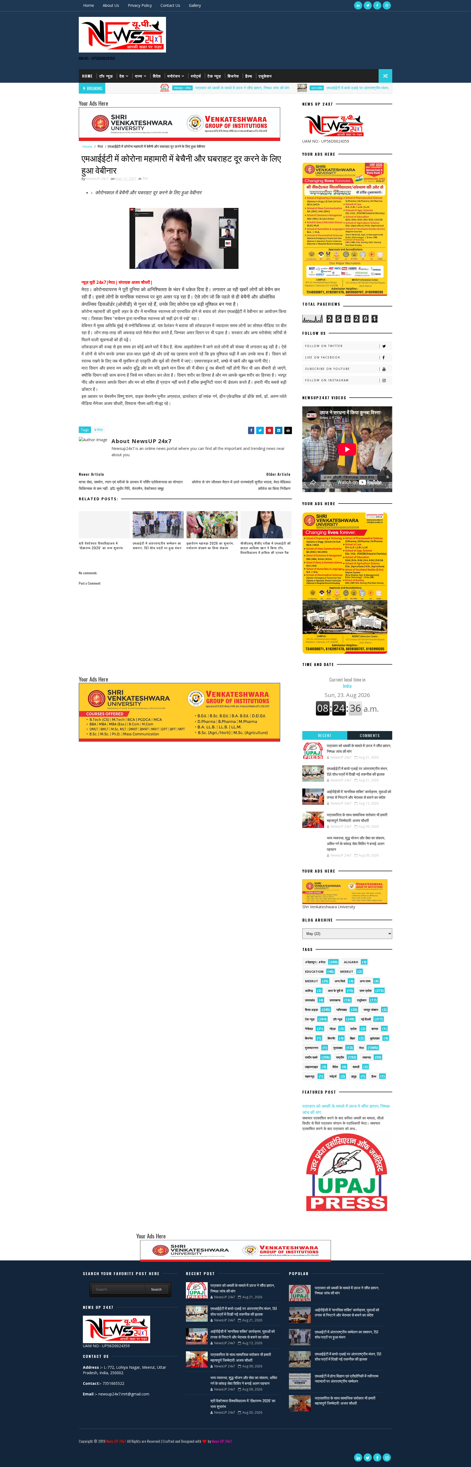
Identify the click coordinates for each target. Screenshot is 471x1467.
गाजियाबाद (341, 1010)
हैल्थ (248, 76)
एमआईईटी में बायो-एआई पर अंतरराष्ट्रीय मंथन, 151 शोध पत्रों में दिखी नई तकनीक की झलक (340, 87)
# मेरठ (98, 429)
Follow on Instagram (327, 380)
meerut (346, 971)
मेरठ (100, 146)
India (347, 682)
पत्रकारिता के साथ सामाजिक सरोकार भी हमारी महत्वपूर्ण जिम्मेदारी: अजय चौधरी (357, 817)
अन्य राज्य (365, 981)
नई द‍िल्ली (366, 1019)
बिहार (352, 1038)
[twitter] (368, 5)
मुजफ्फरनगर (311, 1048)
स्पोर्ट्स (196, 76)
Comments (370, 735)
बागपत (375, 1029)
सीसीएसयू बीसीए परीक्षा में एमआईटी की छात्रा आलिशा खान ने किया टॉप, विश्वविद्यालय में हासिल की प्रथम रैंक (265, 548)
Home (88, 5)
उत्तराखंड (310, 1000)
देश (121, 76)
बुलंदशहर (375, 1038)
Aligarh (351, 962)
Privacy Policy (140, 5)
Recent (325, 735)
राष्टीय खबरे (311, 1057)
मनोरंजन (173, 76)
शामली (356, 1067)
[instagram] (387, 5)
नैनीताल (309, 1029)
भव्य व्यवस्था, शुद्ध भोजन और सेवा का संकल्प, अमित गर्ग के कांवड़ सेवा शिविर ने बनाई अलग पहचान (356, 843)
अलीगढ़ (309, 991)
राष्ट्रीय (340, 1057)
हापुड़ (354, 1076)
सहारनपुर (310, 1076)
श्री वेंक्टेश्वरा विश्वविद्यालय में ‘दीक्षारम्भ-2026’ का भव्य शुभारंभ (101, 545)
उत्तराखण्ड (335, 1000)
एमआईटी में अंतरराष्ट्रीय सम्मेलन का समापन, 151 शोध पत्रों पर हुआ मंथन (157, 545)
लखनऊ (367, 1057)
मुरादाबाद (338, 1048)
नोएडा (333, 1029)
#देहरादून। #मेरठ (133, 88)
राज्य (138, 76)
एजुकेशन (265, 76)
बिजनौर (331, 1038)
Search (156, 1289)
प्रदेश (353, 1029)
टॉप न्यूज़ (106, 76)
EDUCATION (314, 971)
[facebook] (377, 5)
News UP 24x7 (116, 1441)
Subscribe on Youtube (327, 369)
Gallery (195, 5)
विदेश (157, 76)
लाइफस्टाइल (311, 1067)
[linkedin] (358, 5)
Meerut (311, 981)
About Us (111, 5)
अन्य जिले (340, 981)
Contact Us (170, 5)
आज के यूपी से (335, 991)
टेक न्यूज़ (214, 76)
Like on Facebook (322, 357)
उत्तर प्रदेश (267, 88)
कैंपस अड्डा (311, 1010)
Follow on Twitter (324, 346)
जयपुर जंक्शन (371, 1010)
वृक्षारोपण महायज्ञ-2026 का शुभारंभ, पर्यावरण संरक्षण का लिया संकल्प (210, 545)
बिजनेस (233, 76)
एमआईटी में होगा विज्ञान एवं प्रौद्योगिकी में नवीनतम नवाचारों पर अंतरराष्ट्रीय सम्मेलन (346, 1378)
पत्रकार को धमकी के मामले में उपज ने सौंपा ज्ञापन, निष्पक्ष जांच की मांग (193, 87)
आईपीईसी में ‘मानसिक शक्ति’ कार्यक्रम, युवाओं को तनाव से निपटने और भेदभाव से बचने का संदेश (359, 794)
